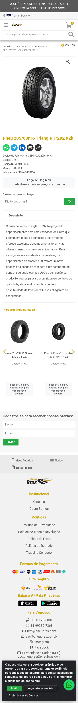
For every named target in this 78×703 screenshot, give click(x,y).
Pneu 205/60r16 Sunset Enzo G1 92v (20, 355)
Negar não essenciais (40, 688)
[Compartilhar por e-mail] (30, 147)
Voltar (69, 45)
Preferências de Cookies (23, 695)
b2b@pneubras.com (41, 631)
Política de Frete (39, 539)
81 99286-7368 (41, 625)
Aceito (14, 688)
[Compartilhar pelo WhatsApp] (6, 147)
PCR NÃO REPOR (25, 172)
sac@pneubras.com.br (41, 636)
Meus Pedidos (24, 460)
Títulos (58, 460)
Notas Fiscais (24, 467)
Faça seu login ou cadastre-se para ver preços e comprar (39, 182)
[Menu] (6, 25)
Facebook (41, 647)
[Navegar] (5, 352)
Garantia (39, 502)
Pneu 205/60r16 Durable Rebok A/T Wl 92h (58, 355)
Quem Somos (39, 508)
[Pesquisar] (71, 34)
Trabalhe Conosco (39, 552)
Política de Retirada (39, 546)
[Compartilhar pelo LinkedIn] (22, 147)
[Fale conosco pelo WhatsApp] (68, 684)
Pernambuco (19, 15)
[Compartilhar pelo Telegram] (14, 147)
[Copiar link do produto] (38, 147)
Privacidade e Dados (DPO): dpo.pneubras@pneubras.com (39, 654)
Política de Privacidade (39, 525)
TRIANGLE (17, 168)
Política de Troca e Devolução (39, 532)
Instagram (41, 642)
